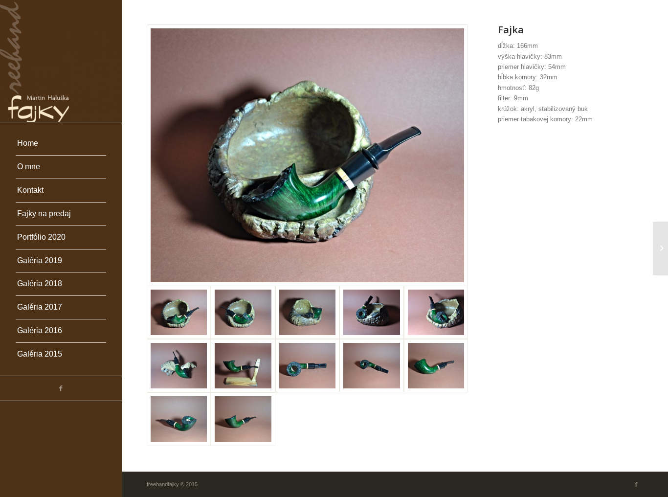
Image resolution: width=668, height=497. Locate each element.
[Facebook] (61, 388)
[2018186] (660, 248)
